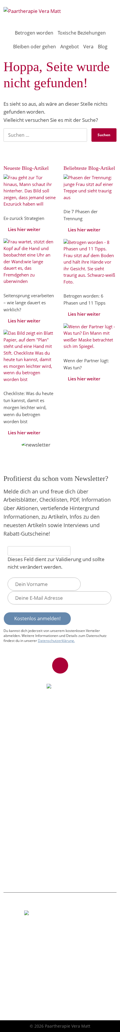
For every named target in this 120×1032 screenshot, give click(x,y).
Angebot (69, 46)
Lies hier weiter (24, 229)
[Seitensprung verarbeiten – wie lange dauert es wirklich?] (30, 261)
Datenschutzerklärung (28, 990)
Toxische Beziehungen (82, 33)
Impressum (18, 979)
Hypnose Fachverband (28, 763)
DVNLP (13, 752)
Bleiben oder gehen (34, 46)
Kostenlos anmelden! (37, 618)
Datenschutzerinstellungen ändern (41, 1000)
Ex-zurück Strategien (27, 802)
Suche (109, 13)
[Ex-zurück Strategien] (30, 190)
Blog (102, 46)
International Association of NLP (38, 741)
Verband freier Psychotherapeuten (41, 774)
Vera (88, 46)
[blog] (90, 187)
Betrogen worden (34, 33)
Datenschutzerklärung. (56, 640)
